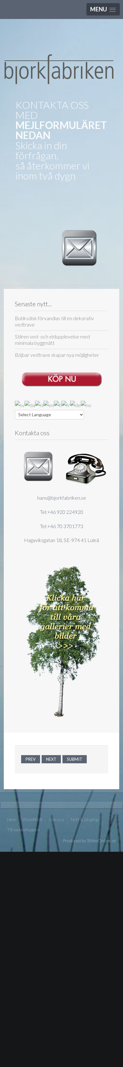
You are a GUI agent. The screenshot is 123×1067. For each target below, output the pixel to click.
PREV (31, 759)
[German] (75, 405)
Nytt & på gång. (85, 819)
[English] (49, 405)
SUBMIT (74, 759)
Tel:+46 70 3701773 (61, 526)
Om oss (56, 819)
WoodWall (32, 819)
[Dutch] (39, 405)
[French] (66, 405)
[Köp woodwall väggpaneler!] (61, 377)
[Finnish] (58, 405)
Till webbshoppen (23, 829)
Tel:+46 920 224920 (61, 512)
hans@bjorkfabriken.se (61, 498)
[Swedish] (20, 405)
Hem (11, 819)
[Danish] (30, 405)
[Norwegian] (86, 405)
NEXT (51, 759)
